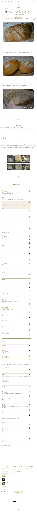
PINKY (3, 197)
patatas (18, 494)
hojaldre (16, 490)
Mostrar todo (10, 487)
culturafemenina (4, 345)
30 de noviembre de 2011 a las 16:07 (5, 356)
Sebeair (3, 287)
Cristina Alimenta (4, 404)
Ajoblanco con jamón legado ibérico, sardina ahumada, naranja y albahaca (8, 483)
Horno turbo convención (20, 490)
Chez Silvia (3, 290)
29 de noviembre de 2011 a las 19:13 (5, 191)
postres (17, 495)
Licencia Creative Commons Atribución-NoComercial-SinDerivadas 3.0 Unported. (17, 503)
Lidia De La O (4, 279)
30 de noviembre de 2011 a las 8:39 (5, 324)
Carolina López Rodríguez (5, 307)
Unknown (3, 266)
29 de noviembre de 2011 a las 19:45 (5, 202)
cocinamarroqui (4, 242)
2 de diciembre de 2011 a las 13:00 (5, 428)
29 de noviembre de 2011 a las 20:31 (5, 243)
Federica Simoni (4, 239)
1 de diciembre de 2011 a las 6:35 (4, 396)
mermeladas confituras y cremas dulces (17, 492)
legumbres (16, 491)
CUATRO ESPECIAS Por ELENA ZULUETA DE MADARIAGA (9, 359)
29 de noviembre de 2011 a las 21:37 (5, 263)
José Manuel (3, 274)
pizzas (15, 495)
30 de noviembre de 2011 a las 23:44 (5, 392)
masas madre (22, 491)
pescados (22, 494)
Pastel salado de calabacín (7, 474)
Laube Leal (3, 299)
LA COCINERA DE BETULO (5, 311)
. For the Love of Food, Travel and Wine (5, 474)
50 (34, 18)
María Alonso (3, 186)
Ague (3, 269)
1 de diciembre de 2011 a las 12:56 (5, 410)
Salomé (3, 355)
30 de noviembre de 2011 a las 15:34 (5, 351)
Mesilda (3, 369)
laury (3, 350)
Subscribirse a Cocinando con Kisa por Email (29, 468)
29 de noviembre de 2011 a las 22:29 (5, 270)
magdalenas (19, 491)
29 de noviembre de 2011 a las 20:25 (5, 236)
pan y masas (18, 493)
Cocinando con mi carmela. (4, 485)
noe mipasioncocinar (4, 329)
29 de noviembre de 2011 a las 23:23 (5, 300)
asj (2, 247)
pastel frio (15, 494)
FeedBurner (19, 471)
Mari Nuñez (3, 386)
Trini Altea (3, 235)
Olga (2, 201)
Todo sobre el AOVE (4, 486)
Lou (2, 210)
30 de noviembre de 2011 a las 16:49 (5, 375)
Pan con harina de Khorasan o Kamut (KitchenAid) (17, 18)
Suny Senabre (3, 190)
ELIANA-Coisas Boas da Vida (5, 427)
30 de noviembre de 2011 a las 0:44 (5, 308)
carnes (14, 485)
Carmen (3, 323)
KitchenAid (14, 491)
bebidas (21, 483)
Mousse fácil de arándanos (4, 473)
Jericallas (5, 478)
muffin (22, 492)
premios (20, 495)
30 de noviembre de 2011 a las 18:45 (5, 380)
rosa (2, 221)
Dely (2, 391)
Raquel (3, 295)
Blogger (32, 466)
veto (2, 339)
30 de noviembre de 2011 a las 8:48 (5, 330)
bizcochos (14, 484)
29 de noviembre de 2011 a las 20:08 (5, 229)
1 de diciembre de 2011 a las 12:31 (5, 405)
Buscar (34, 1)
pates (20, 494)
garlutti (3, 374)
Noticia (15, 493)
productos (22, 495)
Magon (3, 228)
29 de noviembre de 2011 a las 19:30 (5, 198)
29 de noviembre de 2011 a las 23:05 (5, 291)
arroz (18, 483)
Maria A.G (3, 409)
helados (14, 490)
